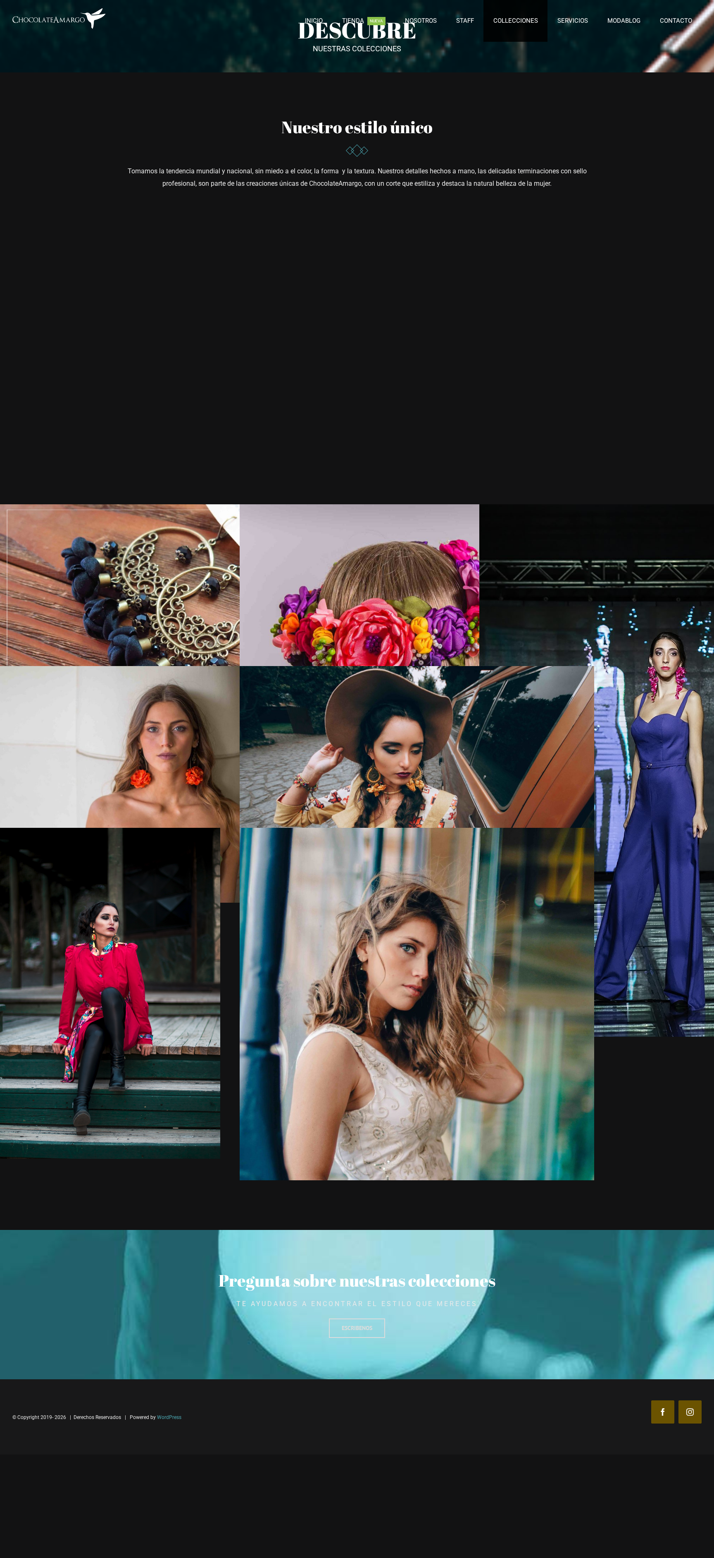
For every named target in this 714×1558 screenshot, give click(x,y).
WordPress (169, 1417)
